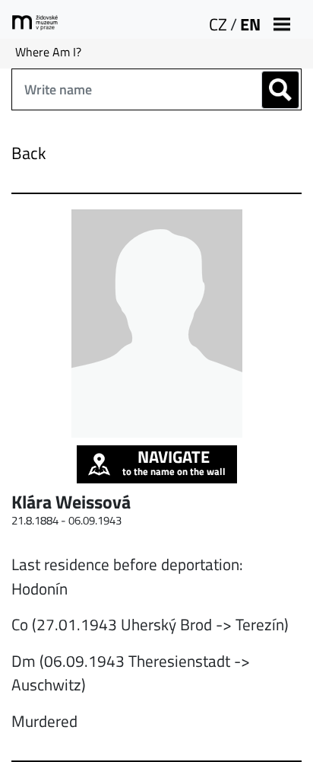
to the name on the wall (174, 462)
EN (250, 24)
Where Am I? (48, 52)
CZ (218, 24)
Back (28, 153)
